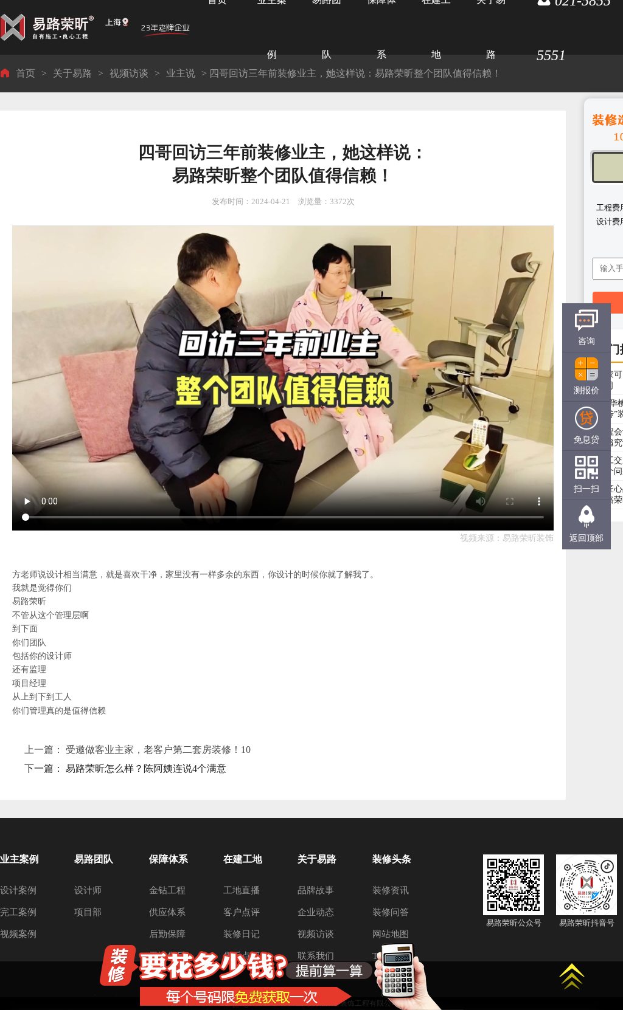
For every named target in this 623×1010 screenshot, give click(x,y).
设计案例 (18, 890)
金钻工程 (167, 890)
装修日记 (241, 934)
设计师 (88, 890)
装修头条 (391, 859)
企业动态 (316, 912)
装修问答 (390, 912)
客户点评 (241, 912)
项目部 (88, 912)
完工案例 (18, 912)
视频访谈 (129, 73)
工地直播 (241, 890)
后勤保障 (167, 934)
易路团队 (93, 859)
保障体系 (168, 859)
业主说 (180, 73)
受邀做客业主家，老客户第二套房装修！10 (158, 749)
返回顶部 (586, 538)
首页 (25, 73)
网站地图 (390, 934)
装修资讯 (390, 890)
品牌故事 (316, 890)
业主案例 (19, 859)
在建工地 (242, 859)
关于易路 (72, 73)
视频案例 (18, 934)
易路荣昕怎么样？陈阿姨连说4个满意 (146, 768)
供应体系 (167, 912)
